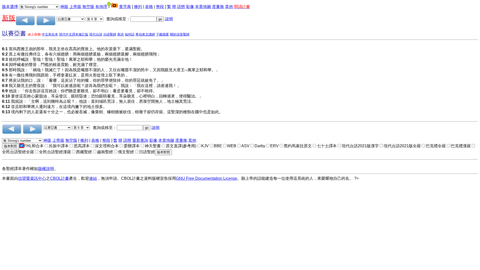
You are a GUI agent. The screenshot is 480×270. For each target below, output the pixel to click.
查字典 (125, 6)
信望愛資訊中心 (32, 178)
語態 (181, 6)
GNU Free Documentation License (206, 178)
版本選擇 (10, 6)
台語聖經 (109, 34)
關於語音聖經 (180, 34)
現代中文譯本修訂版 (73, 34)
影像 (190, 6)
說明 (169, 19)
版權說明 (46, 168)
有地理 (101, 6)
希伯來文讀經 (145, 34)
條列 (138, 6)
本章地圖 (203, 6)
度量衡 (218, 6)
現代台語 (95, 34)
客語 (120, 34)
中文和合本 (50, 34)
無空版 (88, 6)
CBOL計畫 (59, 178)
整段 (160, 6)
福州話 (129, 34)
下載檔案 (162, 34)
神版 (64, 6)
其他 (229, 6)
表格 (149, 6)
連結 (93, 178)
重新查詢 (140, 140)
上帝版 (75, 6)
